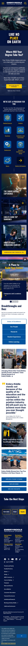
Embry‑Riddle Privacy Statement (8, 643)
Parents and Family (9, 566)
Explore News (14, 484)
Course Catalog (8, 580)
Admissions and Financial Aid (14, 252)
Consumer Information (9, 592)
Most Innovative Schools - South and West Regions (14, 435)
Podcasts (6, 583)
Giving (5, 574)
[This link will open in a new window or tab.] (5, 559)
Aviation (20, 123)
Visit (15, 512)
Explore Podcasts (14, 489)
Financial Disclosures (9, 596)
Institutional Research (9, 599)
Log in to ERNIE (9, 561)
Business (7, 136)
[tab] (14, 321)
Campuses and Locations (12, 294)
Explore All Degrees (20, 166)
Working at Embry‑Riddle (10, 602)
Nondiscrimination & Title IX (17, 616)
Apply (23, 512)
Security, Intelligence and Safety (20, 151)
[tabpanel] (14, 412)
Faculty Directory (8, 568)
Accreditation (7, 589)
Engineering (7, 150)
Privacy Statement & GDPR (11, 618)
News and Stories (8, 585)
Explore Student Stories (14, 479)
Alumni (6, 571)
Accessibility (6, 616)
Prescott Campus (8, 544)
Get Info (6, 512)
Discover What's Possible (14, 86)
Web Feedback (10, 619)
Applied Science (7, 123)
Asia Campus (18, 544)
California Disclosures (9, 606)
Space (7, 166)
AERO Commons (8, 577)
